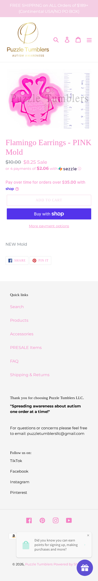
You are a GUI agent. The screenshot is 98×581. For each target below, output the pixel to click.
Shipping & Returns (30, 374)
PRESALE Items (26, 347)
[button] (49, 168)
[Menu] (89, 39)
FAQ (14, 361)
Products (19, 320)
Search (17, 306)
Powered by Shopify (70, 564)
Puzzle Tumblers (39, 564)
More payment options (49, 226)
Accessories (21, 334)
